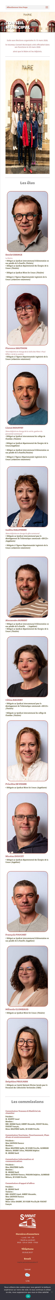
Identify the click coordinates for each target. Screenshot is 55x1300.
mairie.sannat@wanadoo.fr (27, 1262)
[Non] (52, 1292)
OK (28, 1296)
